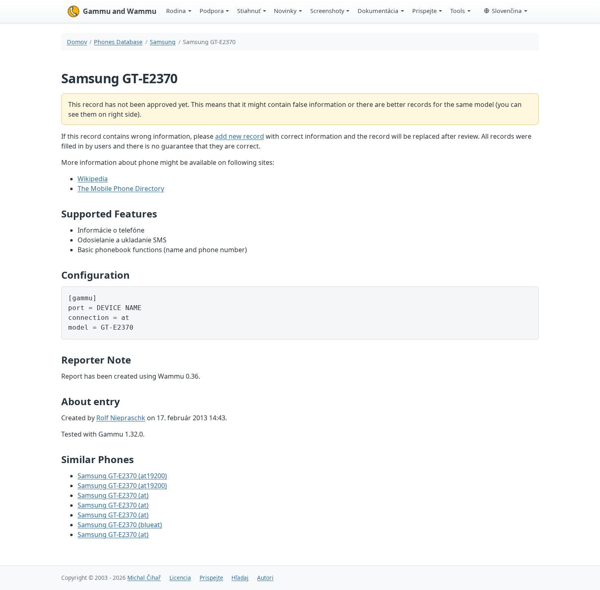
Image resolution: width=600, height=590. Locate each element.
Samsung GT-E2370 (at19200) (122, 475)
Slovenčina (507, 11)
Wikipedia (93, 178)
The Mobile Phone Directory (121, 188)
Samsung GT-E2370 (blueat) (120, 524)
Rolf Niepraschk (120, 417)
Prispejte (424, 11)
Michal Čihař (144, 577)
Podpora (212, 11)
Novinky (285, 11)
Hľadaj (240, 577)
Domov (77, 42)
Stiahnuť (248, 11)
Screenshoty (327, 11)
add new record (239, 136)
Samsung (163, 42)
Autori (265, 577)
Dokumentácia (378, 11)
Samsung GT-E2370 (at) (113, 495)
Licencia (180, 577)
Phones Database (118, 42)
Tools (457, 11)
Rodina (176, 11)
